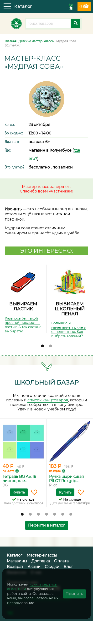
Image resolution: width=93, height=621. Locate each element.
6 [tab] (62, 514)
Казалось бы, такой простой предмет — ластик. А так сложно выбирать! (23, 324)
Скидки (52, 566)
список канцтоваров (47, 400)
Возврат (15, 566)
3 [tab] (38, 514)
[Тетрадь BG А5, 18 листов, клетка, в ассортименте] (23, 441)
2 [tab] (50, 346)
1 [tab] (42, 346)
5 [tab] (54, 514)
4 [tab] (46, 514)
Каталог (14, 555)
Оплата (61, 561)
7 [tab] (70, 514)
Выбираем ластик (23, 306)
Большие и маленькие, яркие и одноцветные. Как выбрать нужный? (68, 329)
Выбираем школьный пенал (70, 308)
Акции (34, 566)
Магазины (17, 561)
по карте (8, 471)
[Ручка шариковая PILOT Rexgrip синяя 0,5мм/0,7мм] (70, 441)
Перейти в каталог (46, 525)
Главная (10, 41)
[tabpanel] (23, 299)
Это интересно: (46, 250)
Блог (68, 566)
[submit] (75, 23)
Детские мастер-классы (36, 41)
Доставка (40, 561)
